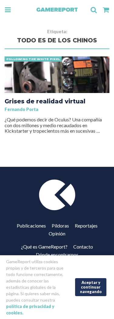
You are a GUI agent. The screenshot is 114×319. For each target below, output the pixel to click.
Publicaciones (31, 225)
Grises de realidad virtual (45, 101)
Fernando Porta (21, 109)
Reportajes (86, 225)
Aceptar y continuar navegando (91, 287)
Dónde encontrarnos (57, 254)
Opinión (57, 233)
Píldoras (60, 225)
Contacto (83, 246)
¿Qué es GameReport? (44, 246)
